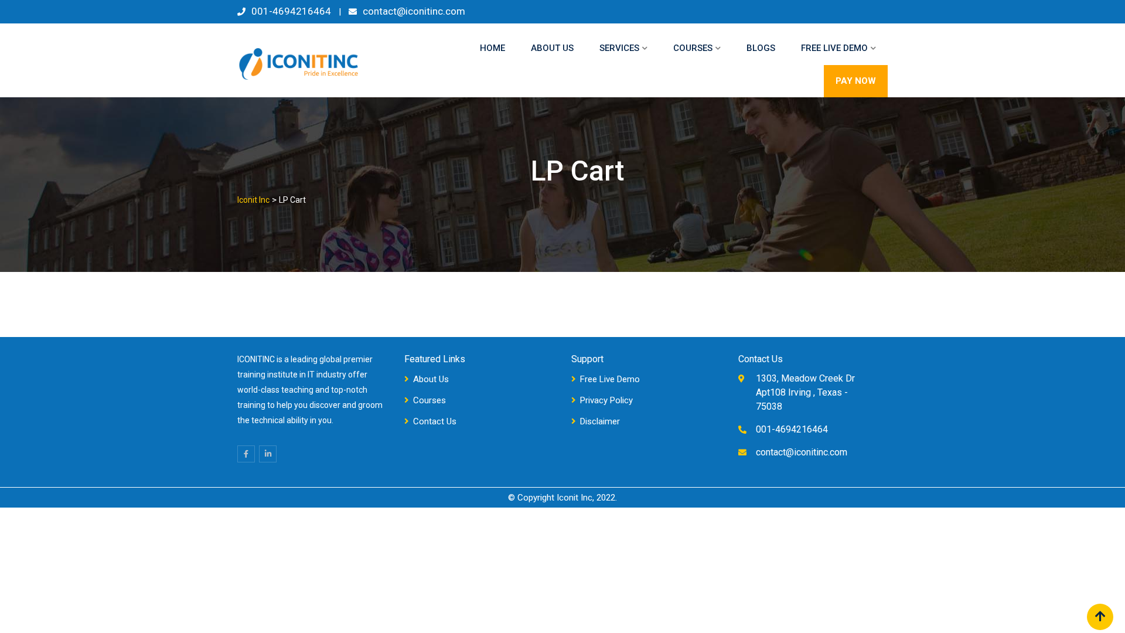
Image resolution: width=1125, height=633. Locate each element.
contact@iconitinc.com (414, 11)
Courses (692, 48)
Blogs (760, 48)
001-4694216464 (291, 11)
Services (619, 48)
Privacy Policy (606, 400)
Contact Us (434, 421)
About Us (552, 48)
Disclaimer (600, 421)
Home (492, 48)
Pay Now (856, 81)
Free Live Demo (834, 48)
